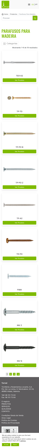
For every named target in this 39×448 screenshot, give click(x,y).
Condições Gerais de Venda (12, 415)
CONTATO (6, 411)
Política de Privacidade (11, 423)
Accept (6, 444)
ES (33, 4)
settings (23, 441)
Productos (13, 14)
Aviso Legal (6, 418)
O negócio (6, 401)
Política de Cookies (9, 420)
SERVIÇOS (6, 406)
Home (6, 14)
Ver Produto (19, 80)
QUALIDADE (6, 409)
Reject (15, 444)
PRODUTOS (6, 404)
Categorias (11, 43)
